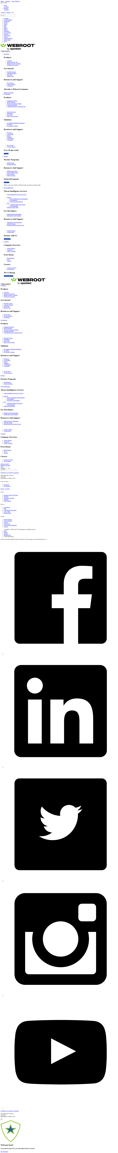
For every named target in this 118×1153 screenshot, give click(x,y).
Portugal (6, 34)
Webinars (9, 137)
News (8, 259)
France (5, 24)
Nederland (6, 31)
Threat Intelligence (5, 386)
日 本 (5, 41)
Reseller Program (11, 164)
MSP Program (10, 163)
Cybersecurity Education (10, 510)
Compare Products (11, 73)
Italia (5, 27)
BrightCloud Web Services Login (15, 225)
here (46, 539)
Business (8, 1)
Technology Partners (9, 498)
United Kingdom (8, 38)
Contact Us (10, 250)
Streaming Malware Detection (17, 204)
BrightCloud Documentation (14, 214)
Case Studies (10, 134)
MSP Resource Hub (12, 171)
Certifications (10, 138)
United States (7, 40)
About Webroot (16, 1)
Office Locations (11, 251)
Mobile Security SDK (12, 207)
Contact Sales (10, 232)
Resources (9, 132)
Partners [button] (6, 156)
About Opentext (8, 521)
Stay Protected (4, 1151)
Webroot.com (7, 535)
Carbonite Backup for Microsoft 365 (16, 106)
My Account (10, 83)
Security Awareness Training (14, 103)
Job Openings (10, 269)
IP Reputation (13, 200)
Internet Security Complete (14, 63)
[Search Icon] (16, 470)
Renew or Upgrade (9, 92)
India (5, 25)
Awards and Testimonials (10, 525)
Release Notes (7, 513)
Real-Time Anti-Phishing (16, 201)
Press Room (7, 524)
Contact (6, 526)
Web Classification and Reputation (19, 199)
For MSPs (9, 124)
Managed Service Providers (11, 495)
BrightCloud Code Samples (14, 215)
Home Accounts (6, 6)
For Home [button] (6, 54)
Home (2, 1)
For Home (3, 285)
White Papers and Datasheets (14, 222)
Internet (9, 197)
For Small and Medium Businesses (16, 123)
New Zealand (7, 32)
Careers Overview (11, 267)
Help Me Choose (11, 72)
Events (9, 135)
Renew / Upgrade (5, 12)
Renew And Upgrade (12, 116)
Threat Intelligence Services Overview (16, 194)
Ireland (5, 28)
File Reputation (14, 206)
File (8, 203)
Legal (5, 531)
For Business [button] (7, 94)
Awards (9, 261)
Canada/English (8, 19)
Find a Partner (10, 174)
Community (10, 85)
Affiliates (6, 499)
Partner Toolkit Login (12, 172)
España (6, 22)
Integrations (10, 113)
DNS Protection (11, 102)
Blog (5, 508)
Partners (3, 375)
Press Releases (10, 258)
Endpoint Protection (12, 101)
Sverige (6, 37)
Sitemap (6, 533)
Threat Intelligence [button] (8, 187)
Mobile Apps (10, 76)
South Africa (7, 35)
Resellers (6, 496)
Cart (2, 466)
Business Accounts (6, 9)
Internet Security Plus (12, 62)
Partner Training (11, 175)
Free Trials (9, 74)
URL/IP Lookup (11, 224)
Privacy (6, 532)
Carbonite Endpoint (12, 105)
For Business (4, 320)
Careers (6, 522)
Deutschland (7, 21)
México (6, 30)
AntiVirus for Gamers (12, 65)
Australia (6, 18)
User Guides (7, 511)
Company (3, 433)
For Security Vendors (12, 126)
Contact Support (11, 84)
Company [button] (6, 241)
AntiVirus (9, 60)
